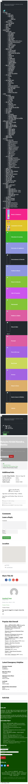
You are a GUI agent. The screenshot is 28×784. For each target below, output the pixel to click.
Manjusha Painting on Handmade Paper (14, 631)
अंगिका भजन (11, 193)
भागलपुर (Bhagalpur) (13, 141)
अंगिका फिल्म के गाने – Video (14, 190)
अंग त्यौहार (10, 99)
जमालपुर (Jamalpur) (12, 162)
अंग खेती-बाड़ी (11, 98)
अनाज (12, 18)
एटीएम (9, 84)
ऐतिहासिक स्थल (9, 170)
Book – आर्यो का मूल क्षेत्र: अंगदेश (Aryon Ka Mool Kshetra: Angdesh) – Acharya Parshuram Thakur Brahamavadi (15, 626)
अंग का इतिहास (9, 109)
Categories (13, 772)
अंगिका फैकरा (11, 134)
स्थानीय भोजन (11, 96)
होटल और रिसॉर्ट (11, 88)
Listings (9, 427)
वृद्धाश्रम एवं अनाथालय (13, 85)
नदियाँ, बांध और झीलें (10, 176)
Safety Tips (15, 775)
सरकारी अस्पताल (12, 51)
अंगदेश (4, 94)
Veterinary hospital (7, 666)
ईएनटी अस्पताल (11, 60)
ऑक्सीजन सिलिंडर (12, 62)
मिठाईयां (10, 20)
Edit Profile (10, 428)
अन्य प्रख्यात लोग (12, 119)
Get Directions (10, 567)
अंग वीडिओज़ (8, 197)
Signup (7, 432)
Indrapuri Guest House (8, 675)
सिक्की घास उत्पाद (12, 104)
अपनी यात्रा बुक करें (10, 182)
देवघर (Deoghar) (12, 145)
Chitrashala (7, 649)
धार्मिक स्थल (8, 168)
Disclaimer (23, 774)
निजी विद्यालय (11, 69)
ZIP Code (3, 753)
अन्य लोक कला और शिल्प (13, 107)
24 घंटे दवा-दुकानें (12, 50)
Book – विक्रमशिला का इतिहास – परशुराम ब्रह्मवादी (13, 732)
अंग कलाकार (11, 114)
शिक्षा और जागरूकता (10, 65)
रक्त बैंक (10, 57)
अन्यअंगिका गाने (11, 195)
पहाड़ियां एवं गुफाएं (9, 172)
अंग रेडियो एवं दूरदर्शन (10, 200)
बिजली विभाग (11, 35)
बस (9, 77)
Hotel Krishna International (9, 686)
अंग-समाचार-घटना (7, 201)
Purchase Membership (7, 774)
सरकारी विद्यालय (11, 66)
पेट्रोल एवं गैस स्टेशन (12, 92)
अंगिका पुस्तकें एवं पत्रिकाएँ (11, 126)
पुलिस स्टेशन (11, 39)
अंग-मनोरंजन (5, 183)
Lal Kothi (4, 681)
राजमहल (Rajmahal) (13, 149)
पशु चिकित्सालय (11, 61)
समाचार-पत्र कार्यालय (12, 73)
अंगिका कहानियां (11, 129)
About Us (21, 771)
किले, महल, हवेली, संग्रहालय (12, 171)
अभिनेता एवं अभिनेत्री (10, 198)
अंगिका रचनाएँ (9, 128)
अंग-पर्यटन (5, 138)
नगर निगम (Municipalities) (14, 42)
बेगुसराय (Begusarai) (13, 142)
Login (5, 434)
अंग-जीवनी (8, 113)
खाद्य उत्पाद (8, 13)
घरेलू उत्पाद (10, 15)
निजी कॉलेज (10, 70)
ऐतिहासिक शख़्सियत (12, 117)
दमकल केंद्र (10, 37)
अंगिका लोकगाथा (11, 132)
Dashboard (24, 772)
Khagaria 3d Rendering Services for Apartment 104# (15, 737)
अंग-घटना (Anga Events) (11, 205)
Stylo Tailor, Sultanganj (10, 654)
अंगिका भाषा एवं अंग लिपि (11, 122)
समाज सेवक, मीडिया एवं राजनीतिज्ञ (15, 118)
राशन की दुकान (11, 38)
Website (4, 533)
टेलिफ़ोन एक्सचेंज (12, 45)
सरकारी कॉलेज (11, 68)
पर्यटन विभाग (11, 47)
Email (4, 531)
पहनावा (7, 27)
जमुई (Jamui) (11, 152)
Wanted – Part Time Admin (11, 641)
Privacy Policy (16, 774)
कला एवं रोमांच (9, 179)
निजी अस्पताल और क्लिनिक (14, 53)
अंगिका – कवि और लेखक (11, 125)
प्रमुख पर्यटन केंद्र (9, 140)
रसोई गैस (10, 81)
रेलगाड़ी (9, 76)
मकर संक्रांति (11, 23)
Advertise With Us (5, 772)
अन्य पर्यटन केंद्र (9, 156)
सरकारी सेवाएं (8, 31)
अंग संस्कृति (8, 95)
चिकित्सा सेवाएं (9, 49)
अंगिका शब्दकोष (9, 137)
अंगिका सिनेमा (8, 186)
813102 (7, 565)
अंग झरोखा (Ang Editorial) (12, 204)
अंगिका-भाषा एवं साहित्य (8, 121)
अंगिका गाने (8, 187)
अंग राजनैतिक (9, 111)
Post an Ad (7, 425)
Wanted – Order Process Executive (13, 651)
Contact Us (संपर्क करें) (13, 771)
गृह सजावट (8, 28)
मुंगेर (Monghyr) (11, 144)
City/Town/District (5, 748)
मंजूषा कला (10, 103)
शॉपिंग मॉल (10, 91)
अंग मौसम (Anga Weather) (12, 206)
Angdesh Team (7, 598)
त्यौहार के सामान (9, 22)
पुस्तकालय (10, 72)
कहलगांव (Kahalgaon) (13, 160)
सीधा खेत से (10, 16)
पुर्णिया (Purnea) (11, 153)
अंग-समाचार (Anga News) (11, 202)
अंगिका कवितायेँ (11, 130)
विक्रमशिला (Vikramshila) (14, 159)
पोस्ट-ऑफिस (11, 34)
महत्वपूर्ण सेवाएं (6, 30)
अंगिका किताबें (8, 24)
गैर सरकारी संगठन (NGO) (14, 87)
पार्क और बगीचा (9, 178)
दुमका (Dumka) (11, 151)
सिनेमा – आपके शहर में (10, 185)
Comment (4, 520)
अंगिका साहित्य (9, 123)
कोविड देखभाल (11, 64)
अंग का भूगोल (8, 110)
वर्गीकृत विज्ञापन (6, 208)
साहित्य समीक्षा (9, 136)
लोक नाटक (10, 100)
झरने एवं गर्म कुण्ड (9, 175)
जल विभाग (10, 43)
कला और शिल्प (9, 102)
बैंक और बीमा (11, 83)
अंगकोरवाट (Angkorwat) (13, 167)
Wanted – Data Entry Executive (12, 642)
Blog (6, 771)
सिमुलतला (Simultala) (13, 157)
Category (3, 750)
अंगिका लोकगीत (11, 133)
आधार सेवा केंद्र (11, 32)
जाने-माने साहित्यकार (12, 115)
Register (19, 772)
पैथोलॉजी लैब (11, 56)
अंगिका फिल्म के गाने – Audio (14, 191)
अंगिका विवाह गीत (12, 189)
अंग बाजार (5, 12)
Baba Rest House (6, 671)
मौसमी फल (13, 19)
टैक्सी (9, 79)
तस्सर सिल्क (11, 106)
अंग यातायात (8, 75)
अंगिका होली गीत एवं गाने (13, 194)
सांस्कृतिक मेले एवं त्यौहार (11, 181)
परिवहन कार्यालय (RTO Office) (15, 41)
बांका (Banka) (11, 155)
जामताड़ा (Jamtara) (12, 164)
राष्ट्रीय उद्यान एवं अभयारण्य (11, 174)
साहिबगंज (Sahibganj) (13, 148)
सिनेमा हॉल (10, 90)
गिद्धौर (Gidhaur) (12, 163)
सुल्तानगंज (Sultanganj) (13, 147)
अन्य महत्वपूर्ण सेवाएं (10, 80)
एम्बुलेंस (9, 54)
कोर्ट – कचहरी (11, 46)
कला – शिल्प (8, 26)
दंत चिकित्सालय (11, 58)
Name (4, 530)
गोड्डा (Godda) (11, 166)
